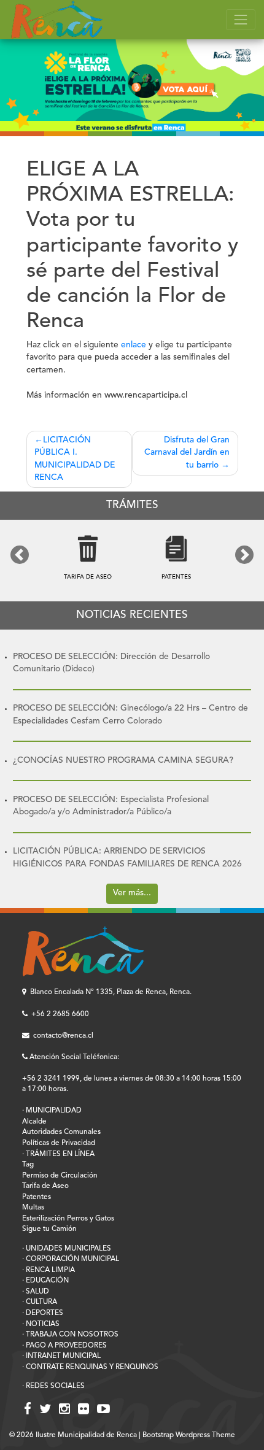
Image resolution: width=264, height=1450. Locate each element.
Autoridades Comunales (61, 1132)
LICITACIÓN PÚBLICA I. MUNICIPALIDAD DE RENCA (74, 459)
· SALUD (35, 1291)
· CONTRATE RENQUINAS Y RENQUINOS (90, 1367)
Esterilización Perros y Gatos (68, 1218)
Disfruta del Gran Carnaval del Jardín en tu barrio (187, 452)
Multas (33, 1207)
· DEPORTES (42, 1313)
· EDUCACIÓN (45, 1280)
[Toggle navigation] (240, 20)
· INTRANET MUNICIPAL (61, 1356)
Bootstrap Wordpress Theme (188, 1435)
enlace (133, 345)
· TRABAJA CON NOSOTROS (70, 1334)
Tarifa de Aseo (45, 1186)
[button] (20, 554)
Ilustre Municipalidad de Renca (86, 1435)
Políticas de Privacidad (58, 1143)
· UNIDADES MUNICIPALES (66, 1248)
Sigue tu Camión (49, 1229)
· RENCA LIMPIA (48, 1270)
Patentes (36, 1197)
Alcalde (34, 1121)
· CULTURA (39, 1302)
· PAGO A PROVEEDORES (64, 1345)
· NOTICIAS (41, 1324)
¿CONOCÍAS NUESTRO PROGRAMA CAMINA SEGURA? (123, 761)
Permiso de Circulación (60, 1175)
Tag (28, 1164)
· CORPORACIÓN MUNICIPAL (70, 1259)
